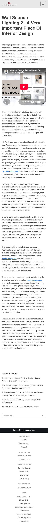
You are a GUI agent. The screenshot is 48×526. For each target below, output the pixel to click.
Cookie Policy (24, 472)
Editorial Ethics (24, 500)
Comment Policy (24, 459)
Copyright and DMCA (24, 514)
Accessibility (24, 521)
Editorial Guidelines (24, 456)
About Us (24, 440)
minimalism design (34, 280)
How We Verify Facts (24, 496)
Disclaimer (24, 475)
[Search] (43, 415)
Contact (24, 447)
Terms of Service (24, 468)
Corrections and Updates (24, 507)
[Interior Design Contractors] (9, 4)
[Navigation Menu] (43, 4)
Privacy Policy (24, 479)
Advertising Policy (24, 518)
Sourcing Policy (24, 503)
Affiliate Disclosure (24, 488)
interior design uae (9, 259)
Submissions (24, 511)
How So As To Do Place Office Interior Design (20, 406)
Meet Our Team (24, 443)
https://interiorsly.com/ (10, 171)
